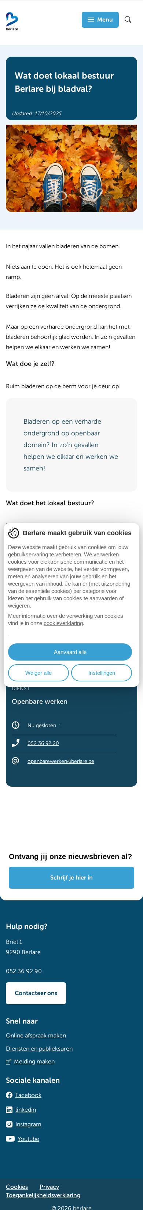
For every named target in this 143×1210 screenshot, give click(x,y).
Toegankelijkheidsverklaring (43, 1195)
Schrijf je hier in (71, 877)
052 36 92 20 (43, 743)
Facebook (28, 1095)
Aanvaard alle (70, 652)
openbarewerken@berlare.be (60, 761)
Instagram (28, 1124)
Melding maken (34, 1062)
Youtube (28, 1139)
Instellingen (101, 673)
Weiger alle (38, 673)
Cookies (17, 1187)
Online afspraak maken (36, 1036)
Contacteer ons (36, 993)
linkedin (25, 1110)
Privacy (49, 1187)
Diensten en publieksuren (39, 1049)
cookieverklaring (63, 623)
